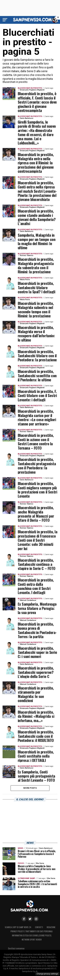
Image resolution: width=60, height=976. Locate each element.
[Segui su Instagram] (36, 919)
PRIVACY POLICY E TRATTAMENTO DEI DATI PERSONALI (32, 931)
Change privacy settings (47, 974)
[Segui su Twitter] (30, 919)
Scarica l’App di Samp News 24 (18, 927)
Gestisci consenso (16, 948)
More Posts (30, 788)
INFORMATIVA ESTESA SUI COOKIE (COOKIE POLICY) (31, 935)
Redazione (51, 927)
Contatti (39, 927)
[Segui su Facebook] (24, 919)
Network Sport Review (32, 939)
